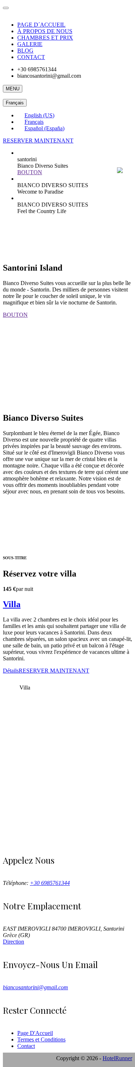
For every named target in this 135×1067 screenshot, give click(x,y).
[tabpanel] (67, 638)
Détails (11, 671)
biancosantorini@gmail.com (35, 987)
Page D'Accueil (35, 1033)
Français (15, 102)
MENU (12, 88)
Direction (13, 942)
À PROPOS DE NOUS (44, 31)
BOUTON (29, 172)
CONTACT (31, 57)
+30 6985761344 (50, 883)
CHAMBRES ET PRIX (45, 38)
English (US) (39, 115)
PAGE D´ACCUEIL (41, 25)
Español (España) (44, 128)
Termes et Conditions (41, 1039)
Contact (26, 1046)
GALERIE (29, 44)
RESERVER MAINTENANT (38, 140)
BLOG (25, 51)
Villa (12, 604)
